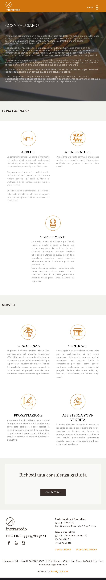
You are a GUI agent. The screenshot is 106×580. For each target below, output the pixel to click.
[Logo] (13, 6)
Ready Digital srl (60, 571)
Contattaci (53, 492)
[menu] (97, 7)
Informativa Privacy (86, 549)
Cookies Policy (63, 549)
